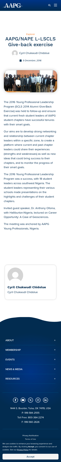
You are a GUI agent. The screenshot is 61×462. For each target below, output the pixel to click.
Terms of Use (30, 439)
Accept (30, 456)
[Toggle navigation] (55, 5)
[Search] (49, 5)
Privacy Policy (22, 449)
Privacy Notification (31, 435)
